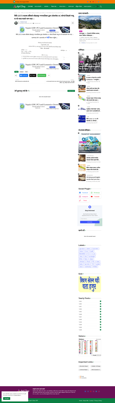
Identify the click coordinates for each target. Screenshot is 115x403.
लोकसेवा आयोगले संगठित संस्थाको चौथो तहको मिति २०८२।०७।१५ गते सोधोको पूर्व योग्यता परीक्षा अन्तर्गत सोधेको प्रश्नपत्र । (93, 159)
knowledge (92, 256)
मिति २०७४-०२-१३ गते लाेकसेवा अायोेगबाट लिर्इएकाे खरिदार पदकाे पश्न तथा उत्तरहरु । (93, 120)
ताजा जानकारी (38, 6)
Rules (98, 261)
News (86, 259)
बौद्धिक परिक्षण (79, 6)
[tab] (30, 6)
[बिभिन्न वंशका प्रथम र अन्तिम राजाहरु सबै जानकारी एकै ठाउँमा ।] (82, 167)
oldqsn (21, 71)
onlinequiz (82, 261)
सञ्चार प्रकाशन (87, 6)
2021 (90, 316)
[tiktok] (101, 2)
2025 (90, 327)
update (98, 264)
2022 (90, 319)
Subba (81, 264)
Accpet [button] (7, 398)
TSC (93, 264)
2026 (90, 329)
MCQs (80, 259)
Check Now (17, 395)
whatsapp (97, 192)
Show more (71, 91)
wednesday (88, 266)
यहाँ (48, 37)
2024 (90, 324)
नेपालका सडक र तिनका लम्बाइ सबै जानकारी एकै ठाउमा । (93, 99)
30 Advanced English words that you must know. (93, 178)
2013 (90, 301)
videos (81, 266)
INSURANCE (82, 253)
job (94, 253)
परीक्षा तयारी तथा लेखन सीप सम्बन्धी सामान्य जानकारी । (92, 89)
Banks (88, 248)
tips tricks (87, 264)
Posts (82, 376)
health (91, 251)
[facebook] (88, 2)
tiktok (85, 200)
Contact (91, 400)
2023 (90, 322)
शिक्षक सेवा (53, 6)
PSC (19, 12)
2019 (90, 311)
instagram (85, 196)
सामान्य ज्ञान (71, 6)
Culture (81, 251)
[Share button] (48, 75)
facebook (85, 192)
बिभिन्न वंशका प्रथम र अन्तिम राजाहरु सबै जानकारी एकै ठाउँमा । (93, 169)
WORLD (95, 266)
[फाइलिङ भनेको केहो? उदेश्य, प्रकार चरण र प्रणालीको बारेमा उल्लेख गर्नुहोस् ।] (82, 109)
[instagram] (96, 2)
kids (86, 256)
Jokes (81, 256)
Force (86, 251)
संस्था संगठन (62, 6)
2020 (90, 314)
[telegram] (99, 2)
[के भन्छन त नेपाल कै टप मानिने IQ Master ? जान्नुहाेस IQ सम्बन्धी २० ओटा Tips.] (82, 77)
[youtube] (93, 2)
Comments (83, 378)
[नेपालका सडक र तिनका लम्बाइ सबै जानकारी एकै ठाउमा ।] (82, 98)
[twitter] (88, 391)
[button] (96, 6)
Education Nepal (84, 366)
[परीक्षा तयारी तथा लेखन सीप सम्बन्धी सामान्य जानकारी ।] (82, 88)
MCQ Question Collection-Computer (96, 369)
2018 (90, 309)
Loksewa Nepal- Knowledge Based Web (84, 369)
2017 (90, 306)
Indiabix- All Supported (96, 366)
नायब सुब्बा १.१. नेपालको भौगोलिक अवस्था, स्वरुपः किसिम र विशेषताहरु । (89, 34)
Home (15, 12)
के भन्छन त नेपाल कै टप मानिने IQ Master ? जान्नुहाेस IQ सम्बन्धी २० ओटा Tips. (93, 79)
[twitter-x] (90, 2)
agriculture (82, 248)
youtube (96, 196)
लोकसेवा (46, 6)
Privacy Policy (98, 400)
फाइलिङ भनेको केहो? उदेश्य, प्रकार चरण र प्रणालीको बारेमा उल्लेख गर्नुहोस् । (93, 110)
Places (88, 261)
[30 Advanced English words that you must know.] (82, 177)
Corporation (95, 248)
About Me (85, 400)
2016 (90, 304)
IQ (88, 253)
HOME (31, 6)
